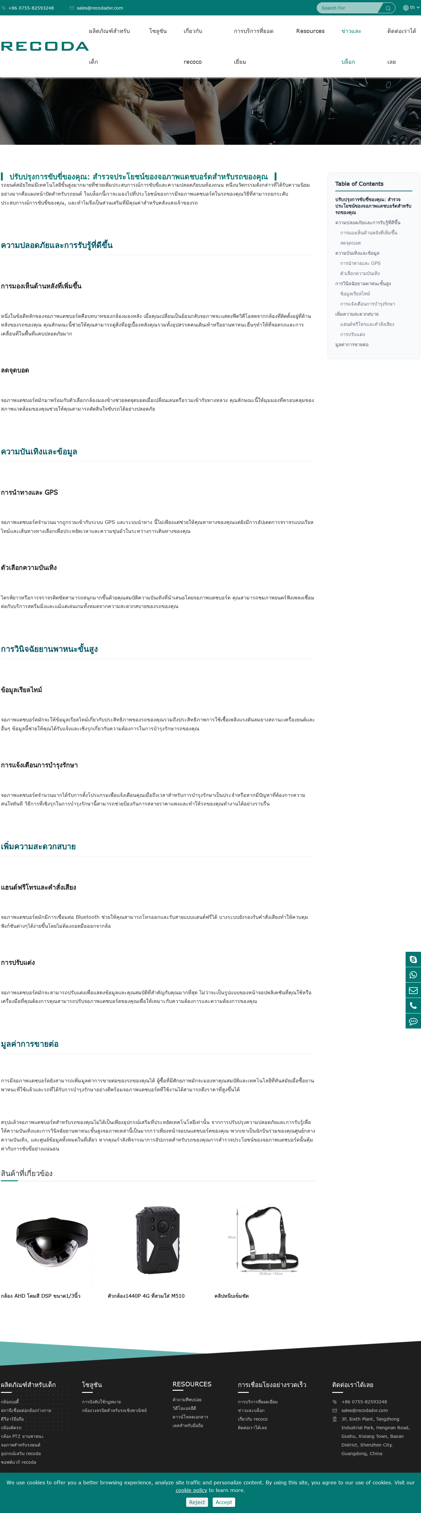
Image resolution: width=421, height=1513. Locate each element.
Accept (224, 1502)
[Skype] (413, 959)
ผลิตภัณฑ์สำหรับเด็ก (109, 46)
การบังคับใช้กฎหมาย (101, 1401)
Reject (197, 1502)
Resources (310, 30)
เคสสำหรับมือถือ (188, 1425)
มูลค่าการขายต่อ (352, 344)
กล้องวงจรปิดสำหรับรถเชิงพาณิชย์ (114, 1410)
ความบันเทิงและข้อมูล (357, 253)
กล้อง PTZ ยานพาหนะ (22, 1436)
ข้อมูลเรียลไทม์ (355, 293)
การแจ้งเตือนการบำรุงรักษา (367, 303)
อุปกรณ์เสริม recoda (21, 1453)
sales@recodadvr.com (96, 7)
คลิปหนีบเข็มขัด (232, 1296)
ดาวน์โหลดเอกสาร (190, 1416)
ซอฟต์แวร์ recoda (18, 1462)
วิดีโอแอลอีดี (184, 1408)
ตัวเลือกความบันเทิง (360, 273)
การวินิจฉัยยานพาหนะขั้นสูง (363, 283)
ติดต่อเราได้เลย (401, 46)
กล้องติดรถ (11, 1427)
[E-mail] (413, 990)
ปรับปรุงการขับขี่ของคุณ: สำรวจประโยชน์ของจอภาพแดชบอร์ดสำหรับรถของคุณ (373, 206)
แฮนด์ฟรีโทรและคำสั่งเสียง (367, 324)
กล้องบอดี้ (10, 1401)
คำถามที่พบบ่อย (187, 1399)
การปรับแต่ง (352, 334)
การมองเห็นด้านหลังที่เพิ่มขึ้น (368, 232)
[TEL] (413, 1005)
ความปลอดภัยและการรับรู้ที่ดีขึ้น (367, 222)
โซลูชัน (158, 30)
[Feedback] (413, 1020)
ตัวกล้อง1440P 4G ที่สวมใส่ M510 (146, 1296)
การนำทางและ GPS (360, 263)
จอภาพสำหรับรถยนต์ (20, 1444)
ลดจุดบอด (350, 242)
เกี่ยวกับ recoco (193, 46)
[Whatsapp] (413, 974)
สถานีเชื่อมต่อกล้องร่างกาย (26, 1410)
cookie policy (191, 1490)
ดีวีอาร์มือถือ (12, 1419)
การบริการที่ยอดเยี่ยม (254, 46)
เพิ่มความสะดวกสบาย (357, 314)
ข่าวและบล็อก (351, 46)
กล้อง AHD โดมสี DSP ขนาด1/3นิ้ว (40, 1296)
